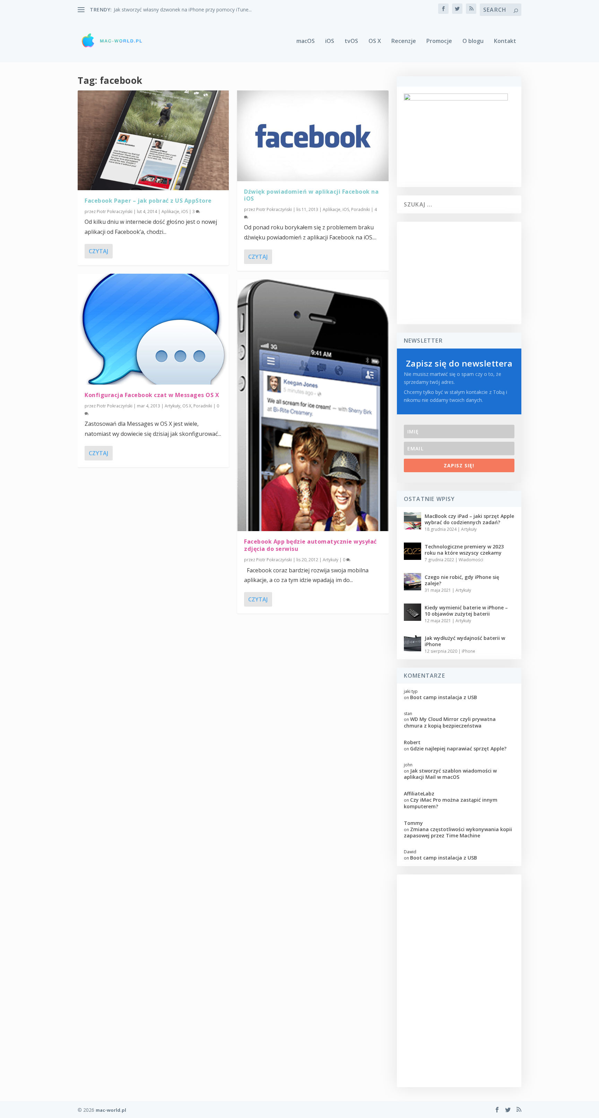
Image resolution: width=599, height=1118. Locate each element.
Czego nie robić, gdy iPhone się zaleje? (462, 580)
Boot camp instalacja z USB (443, 697)
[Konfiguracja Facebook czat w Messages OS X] (153, 329)
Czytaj (98, 251)
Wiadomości (471, 560)
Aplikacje (170, 211)
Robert (412, 742)
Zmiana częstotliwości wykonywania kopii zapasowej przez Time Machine (458, 832)
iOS (329, 41)
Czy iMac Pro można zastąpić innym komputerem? (450, 802)
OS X (374, 41)
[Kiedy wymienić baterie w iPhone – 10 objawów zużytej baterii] (412, 612)
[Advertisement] (459, 273)
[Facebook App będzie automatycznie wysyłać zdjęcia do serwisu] (312, 405)
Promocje (439, 41)
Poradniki (202, 406)
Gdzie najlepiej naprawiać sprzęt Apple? (458, 748)
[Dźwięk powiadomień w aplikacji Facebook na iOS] (312, 135)
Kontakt (505, 41)
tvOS (351, 41)
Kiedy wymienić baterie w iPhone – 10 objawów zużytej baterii (466, 610)
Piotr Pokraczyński (114, 211)
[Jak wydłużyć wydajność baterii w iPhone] (412, 642)
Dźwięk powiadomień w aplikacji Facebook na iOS (311, 195)
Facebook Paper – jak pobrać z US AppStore (148, 200)
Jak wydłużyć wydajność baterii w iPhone (465, 641)
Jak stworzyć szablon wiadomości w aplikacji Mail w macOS (450, 773)
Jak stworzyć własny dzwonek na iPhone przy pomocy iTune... (183, 9)
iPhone (468, 651)
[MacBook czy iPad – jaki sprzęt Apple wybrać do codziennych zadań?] (412, 520)
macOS (305, 41)
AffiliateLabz (419, 793)
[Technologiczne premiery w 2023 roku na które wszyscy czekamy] (412, 551)
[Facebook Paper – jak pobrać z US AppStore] (153, 140)
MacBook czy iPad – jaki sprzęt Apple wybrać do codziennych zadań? (469, 519)
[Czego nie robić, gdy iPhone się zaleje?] (412, 581)
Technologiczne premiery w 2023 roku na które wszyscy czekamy (464, 549)
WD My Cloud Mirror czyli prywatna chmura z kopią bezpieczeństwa (450, 722)
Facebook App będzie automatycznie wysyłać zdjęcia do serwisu (310, 545)
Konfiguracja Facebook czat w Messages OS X (152, 395)
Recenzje (403, 41)
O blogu (473, 41)
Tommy (413, 823)
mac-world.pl (111, 1110)
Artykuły (172, 406)
